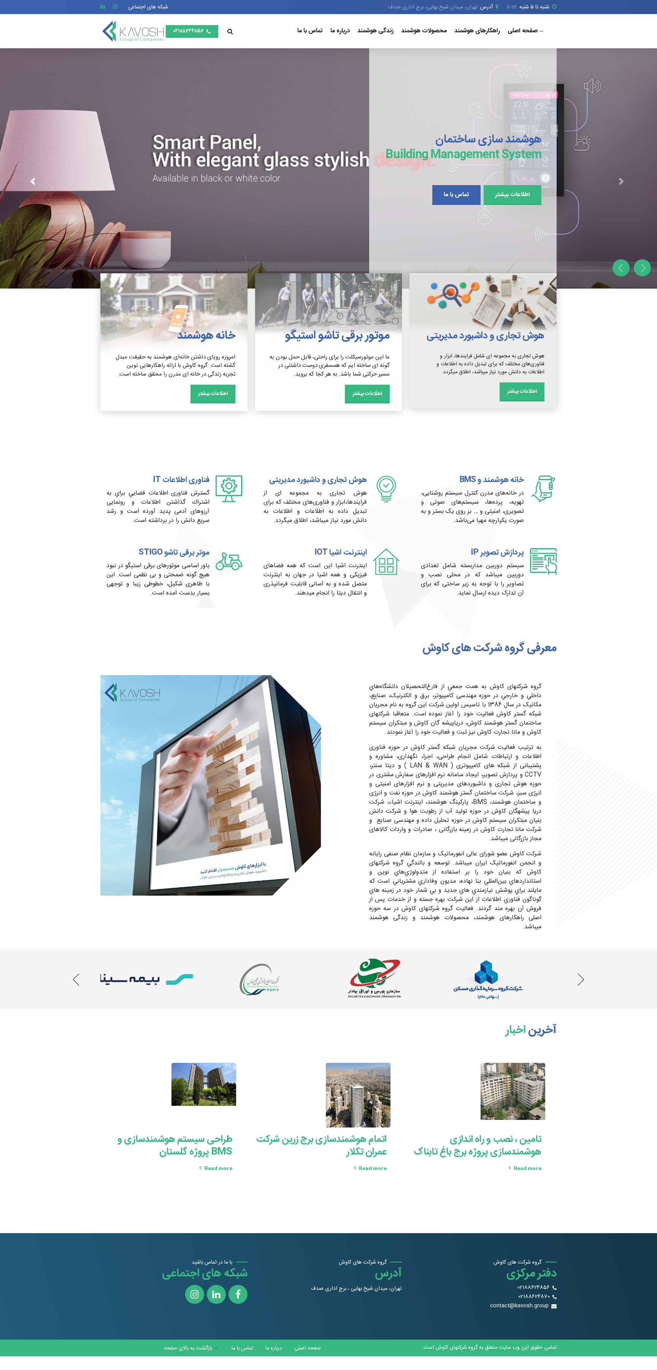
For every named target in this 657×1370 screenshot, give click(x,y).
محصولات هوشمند (424, 31)
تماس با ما (310, 31)
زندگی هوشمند (375, 31)
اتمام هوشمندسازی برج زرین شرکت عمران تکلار (321, 1146)
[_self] (543, 489)
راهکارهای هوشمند (477, 31)
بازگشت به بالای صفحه (188, 1348)
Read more (527, 1167)
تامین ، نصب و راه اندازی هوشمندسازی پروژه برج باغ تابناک (477, 1146)
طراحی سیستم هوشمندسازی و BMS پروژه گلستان (174, 1146)
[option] (328, 168)
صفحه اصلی (523, 31)
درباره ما (340, 31)
